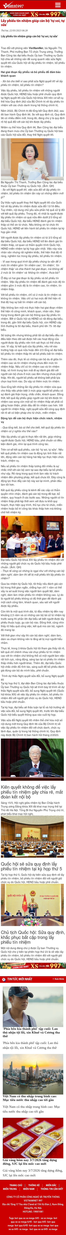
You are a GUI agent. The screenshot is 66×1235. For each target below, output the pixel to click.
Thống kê (34, 1185)
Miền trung (10, 1189)
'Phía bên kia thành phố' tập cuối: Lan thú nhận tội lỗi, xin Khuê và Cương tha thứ (31, 1032)
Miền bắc (51, 1185)
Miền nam (28, 1189)
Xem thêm (59, 979)
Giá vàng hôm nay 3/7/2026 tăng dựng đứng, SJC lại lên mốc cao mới (30, 1161)
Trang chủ (16, 1185)
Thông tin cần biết (52, 1189)
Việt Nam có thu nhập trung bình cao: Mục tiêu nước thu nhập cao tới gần (30, 1098)
